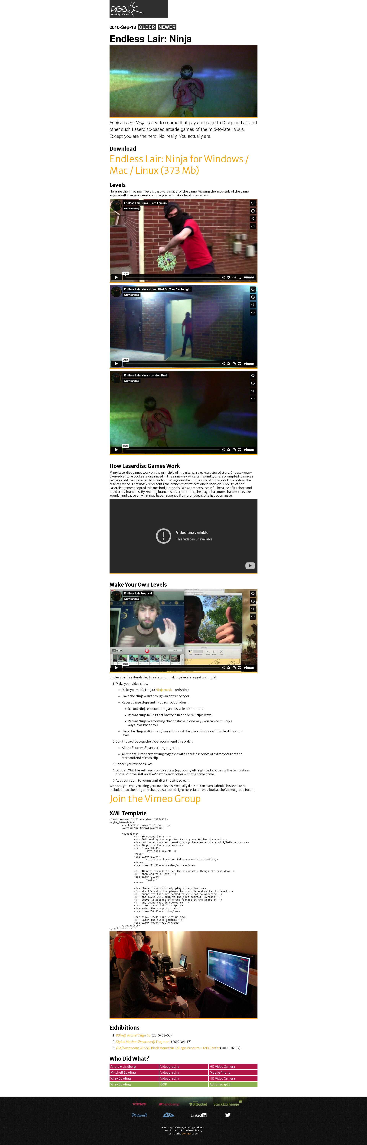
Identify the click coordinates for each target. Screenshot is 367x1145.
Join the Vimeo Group (155, 799)
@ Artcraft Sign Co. (133, 1035)
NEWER (166, 27)
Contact (186, 1133)
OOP (163, 1084)
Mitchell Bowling (123, 1072)
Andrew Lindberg (123, 1066)
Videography (169, 1066)
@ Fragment (143, 1042)
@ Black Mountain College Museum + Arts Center (168, 1048)
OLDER (147, 27)
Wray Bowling (120, 1078)
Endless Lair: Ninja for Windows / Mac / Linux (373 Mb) (179, 164)
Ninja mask (163, 690)
